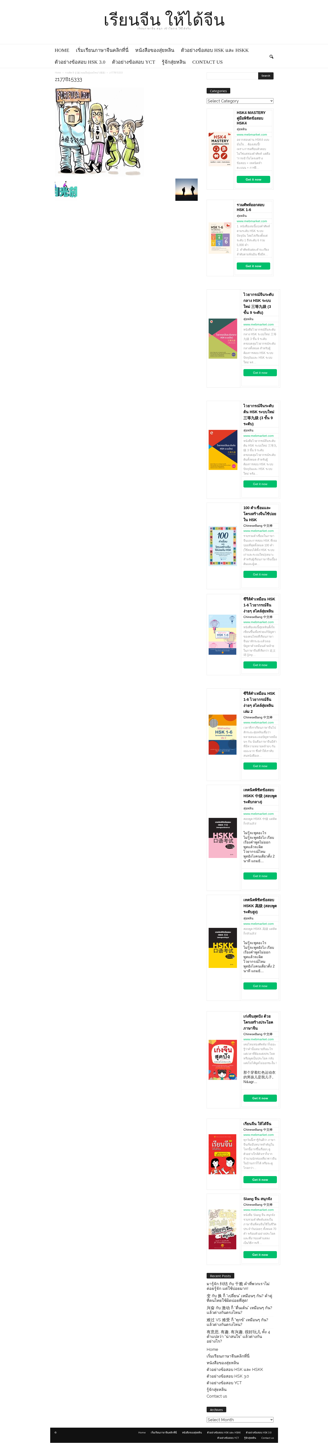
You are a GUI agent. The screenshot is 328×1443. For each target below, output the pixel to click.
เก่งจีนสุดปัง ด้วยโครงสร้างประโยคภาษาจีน (258, 1022)
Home (62, 50)
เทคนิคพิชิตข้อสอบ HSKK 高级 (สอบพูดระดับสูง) (260, 906)
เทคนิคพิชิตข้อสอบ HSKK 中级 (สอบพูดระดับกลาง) (260, 796)
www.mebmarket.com (252, 134)
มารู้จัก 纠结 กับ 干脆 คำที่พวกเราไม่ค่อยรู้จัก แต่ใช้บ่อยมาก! (238, 1286)
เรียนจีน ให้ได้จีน (257, 1124)
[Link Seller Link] (220, 149)
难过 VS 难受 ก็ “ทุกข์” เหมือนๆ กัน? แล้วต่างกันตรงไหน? (237, 1322)
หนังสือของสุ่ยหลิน (154, 50)
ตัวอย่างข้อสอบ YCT (133, 62)
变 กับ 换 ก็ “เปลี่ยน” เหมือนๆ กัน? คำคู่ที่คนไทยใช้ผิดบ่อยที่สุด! (239, 1298)
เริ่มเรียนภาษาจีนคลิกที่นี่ (102, 50)
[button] (271, 56)
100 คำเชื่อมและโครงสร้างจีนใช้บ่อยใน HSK (259, 514)
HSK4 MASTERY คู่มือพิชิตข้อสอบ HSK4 (251, 118)
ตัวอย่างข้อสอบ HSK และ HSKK (215, 50)
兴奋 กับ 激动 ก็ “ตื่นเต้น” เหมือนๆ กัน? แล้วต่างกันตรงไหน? (239, 1310)
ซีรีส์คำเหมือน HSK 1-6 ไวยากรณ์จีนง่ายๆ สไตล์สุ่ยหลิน (259, 605)
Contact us (207, 62)
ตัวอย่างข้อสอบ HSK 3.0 (80, 62)
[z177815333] (126, 131)
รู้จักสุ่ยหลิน (174, 62)
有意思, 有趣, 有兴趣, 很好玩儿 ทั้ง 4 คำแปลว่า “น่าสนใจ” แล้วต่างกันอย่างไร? (238, 1336)
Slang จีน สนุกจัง (257, 1199)
